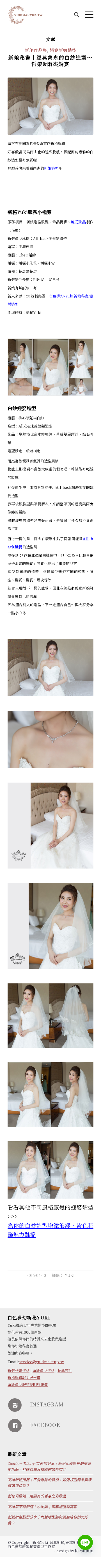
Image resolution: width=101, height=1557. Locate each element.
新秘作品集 (36, 50)
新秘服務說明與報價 (24, 1377)
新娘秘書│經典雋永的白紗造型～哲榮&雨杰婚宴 (50, 60)
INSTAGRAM (47, 1404)
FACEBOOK (45, 1424)
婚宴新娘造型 (63, 50)
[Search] (73, 11)
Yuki (70, 1275)
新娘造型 (51, 168)
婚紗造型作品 (43, 1370)
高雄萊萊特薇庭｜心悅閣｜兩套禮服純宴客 (42, 1506)
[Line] (85, 1542)
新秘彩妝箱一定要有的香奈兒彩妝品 (37, 1496)
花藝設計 (65, 1370)
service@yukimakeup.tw (41, 1361)
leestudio (84, 1550)
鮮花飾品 (78, 221)
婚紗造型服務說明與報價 (28, 1384)
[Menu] (86, 11)
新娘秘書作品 (18, 1370)
